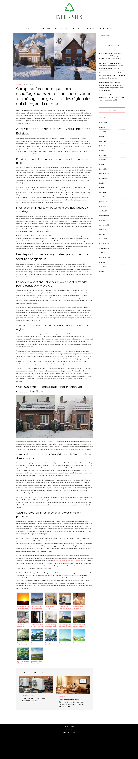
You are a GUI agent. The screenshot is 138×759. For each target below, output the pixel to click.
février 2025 (103, 164)
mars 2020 (102, 267)
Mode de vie (106, 29)
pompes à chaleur (79, 315)
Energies (78, 29)
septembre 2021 (104, 248)
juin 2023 (102, 220)
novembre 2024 (104, 174)
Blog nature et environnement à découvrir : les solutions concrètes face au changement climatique (111, 65)
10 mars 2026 (28, 84)
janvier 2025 (103, 169)
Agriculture (62, 29)
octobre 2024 (103, 178)
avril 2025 (102, 155)
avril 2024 (102, 192)
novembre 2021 (104, 243)
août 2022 (102, 230)
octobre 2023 (103, 211)
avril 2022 (102, 234)
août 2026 (102, 118)
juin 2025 (102, 150)
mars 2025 (102, 160)
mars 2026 (102, 132)
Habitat (91, 29)
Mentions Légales (69, 732)
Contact (69, 730)
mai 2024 (102, 188)
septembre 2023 (104, 216)
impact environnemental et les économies (68, 561)
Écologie (30, 29)
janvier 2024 (103, 202)
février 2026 (103, 136)
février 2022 (103, 239)
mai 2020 (102, 262)
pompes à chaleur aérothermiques (55, 308)
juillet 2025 (103, 146)
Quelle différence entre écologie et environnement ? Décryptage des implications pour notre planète (111, 55)
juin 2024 (102, 183)
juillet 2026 (103, 122)
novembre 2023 (104, 206)
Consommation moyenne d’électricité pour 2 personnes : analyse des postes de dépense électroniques (112, 75)
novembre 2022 (104, 225)
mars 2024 (102, 197)
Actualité (45, 29)
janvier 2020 (103, 271)
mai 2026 (102, 127)
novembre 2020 (104, 257)
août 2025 (102, 141)
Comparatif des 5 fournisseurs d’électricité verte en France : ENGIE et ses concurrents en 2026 (111, 97)
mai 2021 (102, 253)
